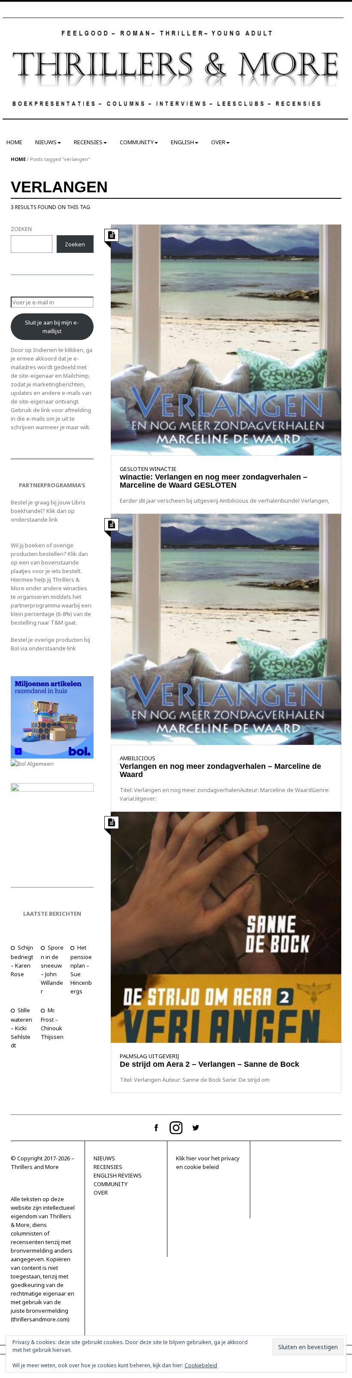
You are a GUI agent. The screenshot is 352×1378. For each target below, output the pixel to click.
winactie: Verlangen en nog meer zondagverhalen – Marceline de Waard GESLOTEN (213, 481)
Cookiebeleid (201, 1365)
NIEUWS (46, 142)
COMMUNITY (137, 142)
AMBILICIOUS (137, 758)
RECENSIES (88, 142)
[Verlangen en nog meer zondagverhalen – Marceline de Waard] (226, 628)
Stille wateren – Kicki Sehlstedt (21, 1027)
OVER (218, 142)
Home (18, 159)
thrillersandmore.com (40, 1319)
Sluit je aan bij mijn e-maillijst (52, 327)
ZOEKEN (21, 229)
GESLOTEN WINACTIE (148, 469)
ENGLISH (182, 142)
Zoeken (75, 244)
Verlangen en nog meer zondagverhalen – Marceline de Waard (220, 770)
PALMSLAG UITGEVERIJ (149, 1056)
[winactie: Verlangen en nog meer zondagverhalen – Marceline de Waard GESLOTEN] (226, 339)
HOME (14, 142)
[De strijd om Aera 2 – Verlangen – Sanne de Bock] (226, 926)
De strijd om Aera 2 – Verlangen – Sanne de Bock (209, 1064)
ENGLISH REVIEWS (118, 1175)
